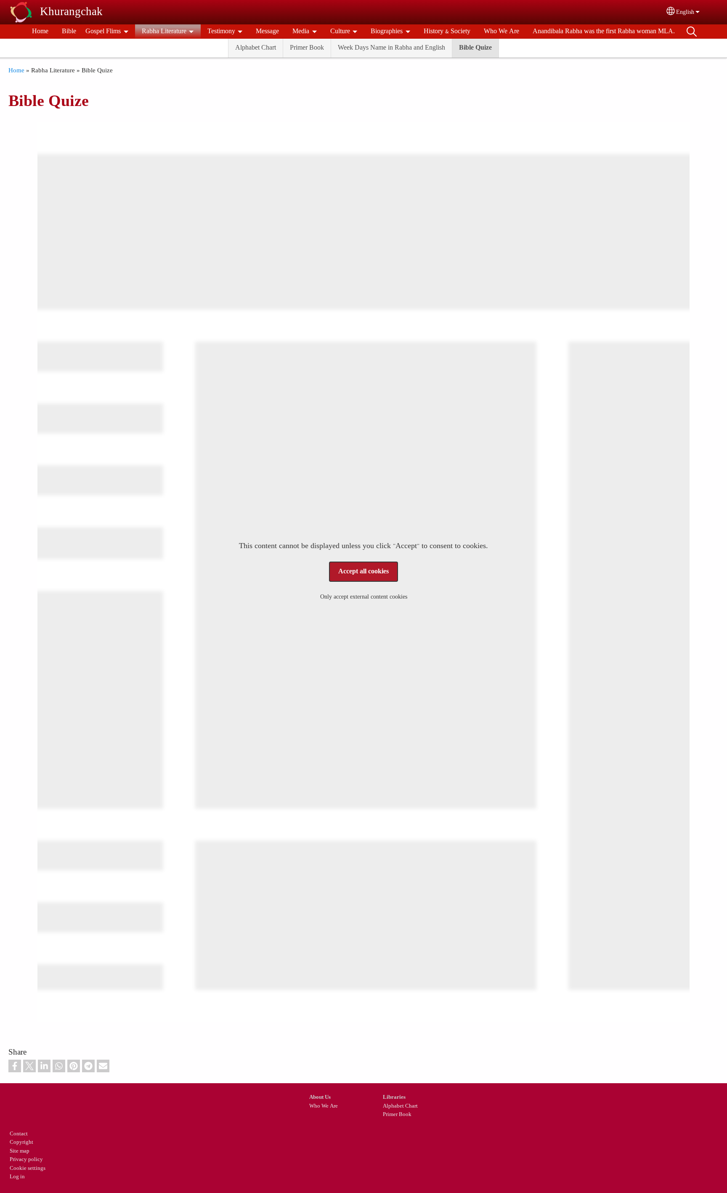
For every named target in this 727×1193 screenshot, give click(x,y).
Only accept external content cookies (363, 597)
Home (40, 31)
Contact (19, 1134)
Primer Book (307, 48)
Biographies (387, 31)
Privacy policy (26, 1159)
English (685, 12)
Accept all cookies (363, 571)
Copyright (21, 1142)
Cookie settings (27, 1168)
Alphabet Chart (255, 48)
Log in (17, 1177)
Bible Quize (475, 48)
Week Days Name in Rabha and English (391, 48)
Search (692, 31)
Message (267, 31)
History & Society (447, 31)
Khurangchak (71, 12)
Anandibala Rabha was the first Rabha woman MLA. (604, 31)
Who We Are (501, 31)
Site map (19, 1151)
